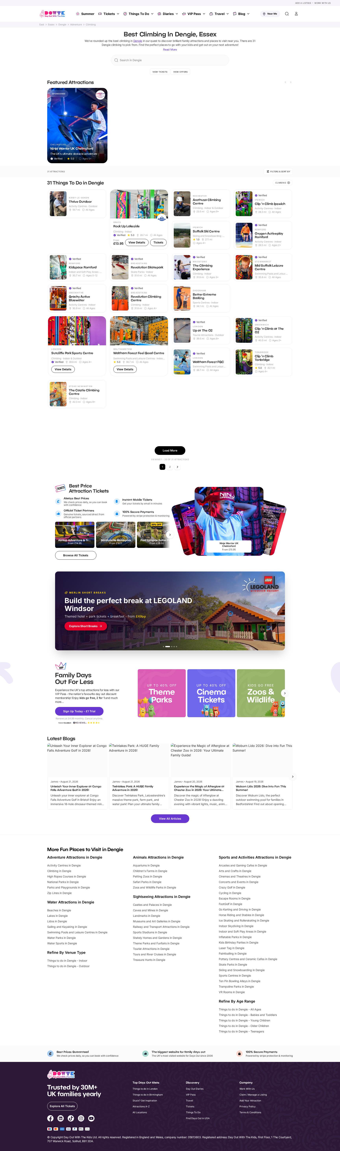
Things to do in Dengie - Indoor (67, 960)
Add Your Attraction (250, 1100)
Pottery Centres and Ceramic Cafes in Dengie (248, 959)
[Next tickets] (170, 535)
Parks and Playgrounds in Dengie (68, 887)
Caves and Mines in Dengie (150, 910)
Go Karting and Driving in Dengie (240, 909)
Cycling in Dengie (230, 893)
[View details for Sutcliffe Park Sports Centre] (77, 346)
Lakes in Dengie (57, 915)
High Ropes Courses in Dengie (66, 876)
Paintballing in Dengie (233, 953)
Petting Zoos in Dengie (147, 876)
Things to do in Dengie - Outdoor (68, 966)
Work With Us (322, 3)
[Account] (296, 13)
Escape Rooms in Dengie (234, 898)
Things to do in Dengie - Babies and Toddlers (248, 1014)
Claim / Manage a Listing (253, 1094)
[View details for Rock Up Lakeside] (139, 220)
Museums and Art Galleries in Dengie (156, 921)
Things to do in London (145, 1088)
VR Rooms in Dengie (232, 992)
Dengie (62, 24)
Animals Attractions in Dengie (158, 857)
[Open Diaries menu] (177, 13)
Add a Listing (303, 3)
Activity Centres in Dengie (64, 865)
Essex (51, 24)
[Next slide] (291, 82)
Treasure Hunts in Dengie (149, 959)
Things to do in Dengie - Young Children (244, 1020)
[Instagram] (81, 1119)
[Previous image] (115, 204)
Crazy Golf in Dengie (232, 887)
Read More (170, 49)
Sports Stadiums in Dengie (150, 932)
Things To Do (139, 14)
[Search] (287, 13)
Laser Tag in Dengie (231, 948)
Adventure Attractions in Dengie (74, 857)
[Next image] (163, 204)
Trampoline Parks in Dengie (236, 986)
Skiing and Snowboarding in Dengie (242, 970)
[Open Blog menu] (248, 13)
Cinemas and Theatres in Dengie (240, 876)
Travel (220, 14)
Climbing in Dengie (59, 871)
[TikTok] (71, 1119)
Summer (87, 14)
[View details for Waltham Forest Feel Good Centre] (139, 346)
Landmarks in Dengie (146, 915)
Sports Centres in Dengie (235, 975)
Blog (241, 14)
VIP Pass (194, 14)
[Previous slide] (285, 82)
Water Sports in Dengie (62, 943)
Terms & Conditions (250, 1112)
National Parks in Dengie (63, 882)
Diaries (168, 14)
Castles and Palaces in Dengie (152, 904)
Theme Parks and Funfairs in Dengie (156, 943)
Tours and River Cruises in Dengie (154, 954)
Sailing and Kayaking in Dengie (67, 926)
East (41, 24)
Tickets (109, 14)
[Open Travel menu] (228, 13)
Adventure (76, 24)
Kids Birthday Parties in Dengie (238, 942)
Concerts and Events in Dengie (238, 882)
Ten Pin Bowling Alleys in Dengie (239, 981)
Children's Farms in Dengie (150, 871)
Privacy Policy (247, 1106)
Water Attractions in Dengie (70, 902)
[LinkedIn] (60, 1119)
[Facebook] (50, 1119)
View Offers (180, 72)
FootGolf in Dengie (230, 904)
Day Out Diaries (194, 1088)
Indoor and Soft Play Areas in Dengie (242, 931)
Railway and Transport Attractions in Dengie (161, 926)
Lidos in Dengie (57, 921)
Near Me (272, 13)
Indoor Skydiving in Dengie (236, 926)
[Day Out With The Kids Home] (52, 13)
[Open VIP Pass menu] (204, 13)
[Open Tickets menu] (118, 13)
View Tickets (159, 72)
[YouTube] (91, 1119)
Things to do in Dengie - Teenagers (241, 1031)
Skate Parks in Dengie (233, 964)
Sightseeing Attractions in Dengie (161, 897)
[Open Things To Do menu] (152, 13)
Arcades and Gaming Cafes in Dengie (243, 865)
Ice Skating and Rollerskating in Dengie (244, 920)
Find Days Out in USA (198, 1118)
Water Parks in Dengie (61, 937)
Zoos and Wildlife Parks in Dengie (154, 887)
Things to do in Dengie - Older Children (244, 1026)
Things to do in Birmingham (148, 1094)
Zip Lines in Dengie (59, 893)
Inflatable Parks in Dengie (235, 937)
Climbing (91, 24)
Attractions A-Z (141, 1106)
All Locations (140, 1112)
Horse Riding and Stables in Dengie (241, 915)
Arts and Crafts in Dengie (235, 871)
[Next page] (177, 467)
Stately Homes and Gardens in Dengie (157, 937)
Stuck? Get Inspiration (145, 1100)
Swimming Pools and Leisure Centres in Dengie (77, 932)
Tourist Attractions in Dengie (151, 948)
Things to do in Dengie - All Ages (240, 1009)
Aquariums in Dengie (146, 865)
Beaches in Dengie (59, 910)
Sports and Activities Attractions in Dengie (255, 857)
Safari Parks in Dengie (147, 882)
